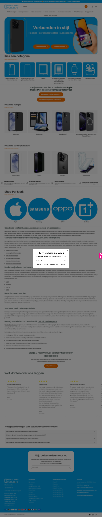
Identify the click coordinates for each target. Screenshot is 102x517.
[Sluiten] (67, 250)
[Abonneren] (64, 260)
